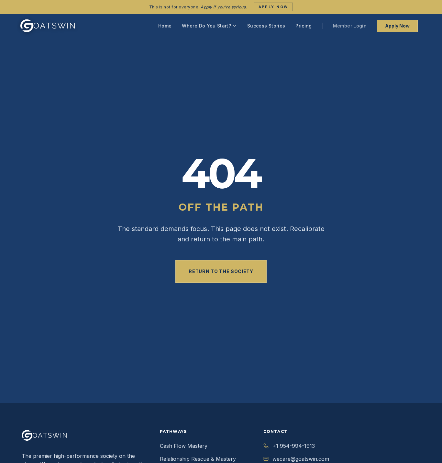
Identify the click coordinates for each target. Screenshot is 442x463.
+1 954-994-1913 (293, 446)
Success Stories (266, 25)
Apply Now (273, 7)
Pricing (303, 25)
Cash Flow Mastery (183, 446)
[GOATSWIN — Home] (48, 26)
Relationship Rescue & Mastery (198, 459)
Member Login (350, 25)
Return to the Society (221, 271)
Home (164, 25)
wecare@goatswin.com (300, 459)
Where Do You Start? (206, 25)
